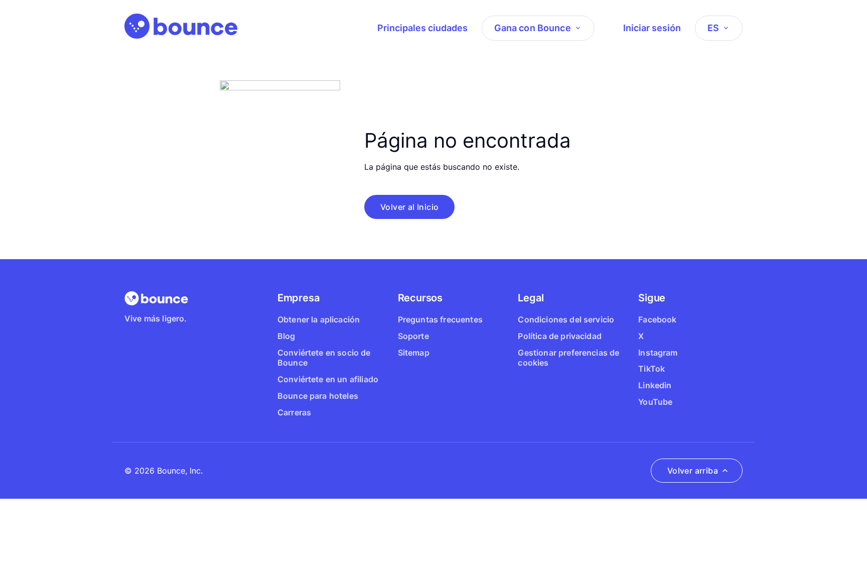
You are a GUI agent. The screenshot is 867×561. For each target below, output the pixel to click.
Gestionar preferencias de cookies (568, 358)
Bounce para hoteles (317, 396)
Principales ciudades (422, 28)
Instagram (657, 353)
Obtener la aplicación (318, 319)
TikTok (651, 369)
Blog (286, 336)
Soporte (413, 336)
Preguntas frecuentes (440, 319)
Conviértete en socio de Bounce (324, 358)
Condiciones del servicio (566, 319)
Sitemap (413, 353)
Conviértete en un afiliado (327, 379)
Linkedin (654, 385)
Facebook (657, 319)
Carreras (294, 412)
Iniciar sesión (652, 28)
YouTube (655, 402)
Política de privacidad (560, 336)
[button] (409, 207)
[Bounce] (180, 26)
